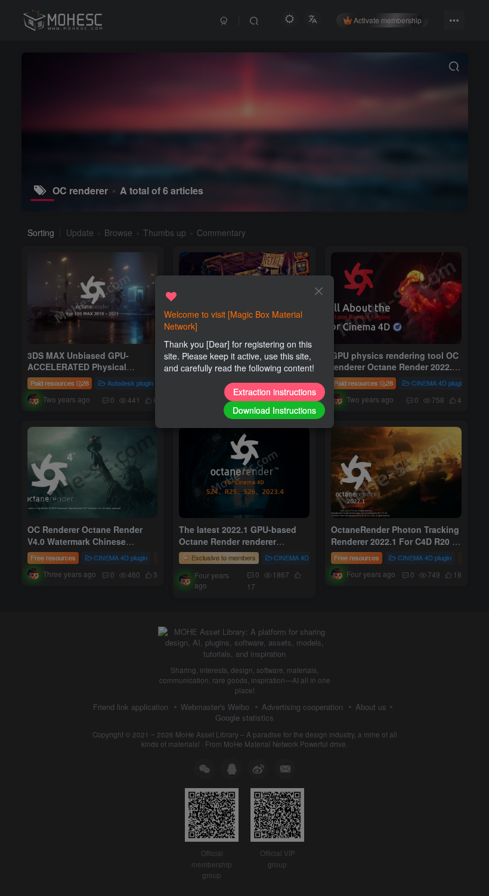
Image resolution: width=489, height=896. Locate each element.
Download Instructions (274, 410)
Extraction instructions (274, 392)
